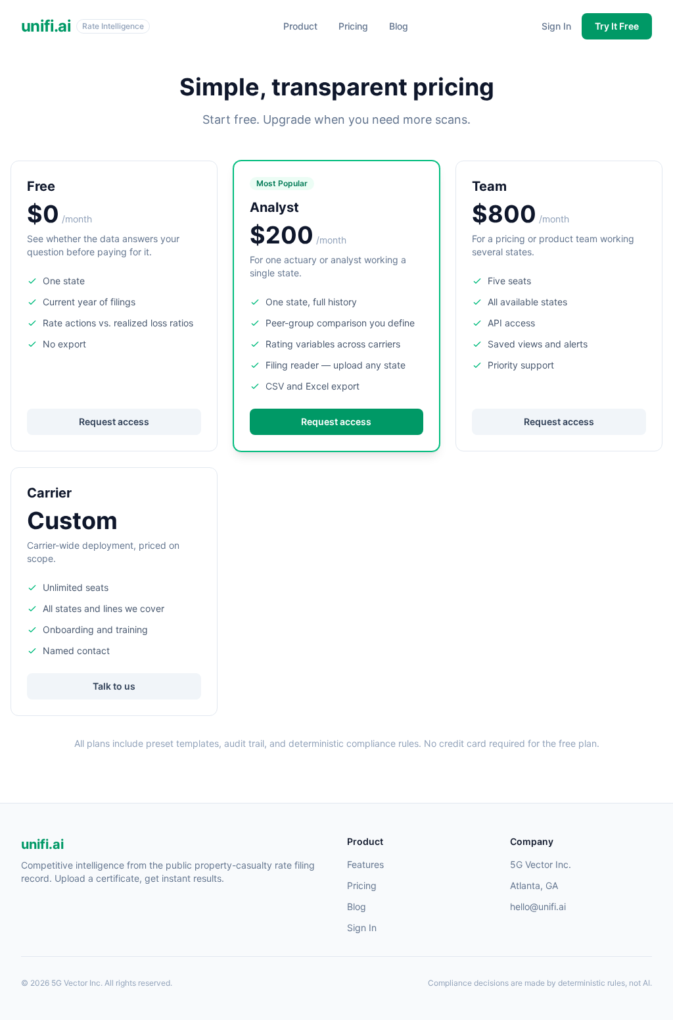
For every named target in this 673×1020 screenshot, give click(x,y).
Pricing (353, 26)
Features (365, 864)
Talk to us (114, 686)
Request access (114, 421)
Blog (398, 26)
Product (300, 26)
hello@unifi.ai (538, 906)
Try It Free (617, 26)
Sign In (556, 26)
